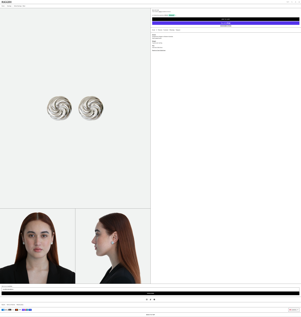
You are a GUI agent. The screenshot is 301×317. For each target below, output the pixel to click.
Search (3, 304)
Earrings (9, 6)
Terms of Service (11, 304)
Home (3, 6)
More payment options (225, 25)
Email (153, 30)
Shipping (160, 11)
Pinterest (160, 30)
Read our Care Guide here (158, 50)
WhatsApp (172, 30)
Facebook (165, 30)
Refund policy (20, 304)
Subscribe (150, 293)
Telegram (178, 30)
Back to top (150, 314)
